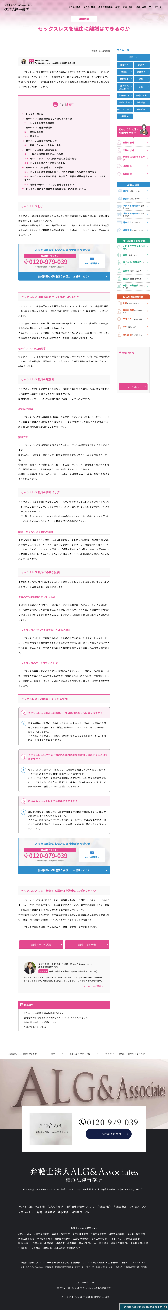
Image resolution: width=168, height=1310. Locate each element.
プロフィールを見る (92, 986)
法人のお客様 (37, 1206)
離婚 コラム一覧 (87, 944)
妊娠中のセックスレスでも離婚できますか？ (49, 184)
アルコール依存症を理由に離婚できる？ (44, 1012)
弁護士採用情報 (46, 1212)
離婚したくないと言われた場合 (42, 145)
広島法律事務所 (81, 1238)
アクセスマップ (138, 1206)
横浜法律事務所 (116, 1234)
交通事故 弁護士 (132, 1238)
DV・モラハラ (124, 109)
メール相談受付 (92, 263)
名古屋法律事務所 (136, 1234)
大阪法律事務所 (26, 1238)
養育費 (141, 64)
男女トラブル (85, 1243)
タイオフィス (115, 1238)
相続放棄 (60, 1243)
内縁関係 (124, 116)
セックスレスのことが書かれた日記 (44, 163)
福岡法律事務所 (99, 1238)
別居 (141, 87)
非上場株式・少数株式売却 (67, 1247)
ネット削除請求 (101, 1243)
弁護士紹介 (104, 1206)
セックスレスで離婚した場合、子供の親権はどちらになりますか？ (60, 171)
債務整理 (47, 1247)
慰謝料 (124, 71)
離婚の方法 (124, 102)
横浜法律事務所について (80, 1206)
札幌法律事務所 (41, 1234)
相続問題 (48, 1243)
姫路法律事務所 (62, 1238)
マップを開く (133, 386)
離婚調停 (141, 71)
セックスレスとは (33, 114)
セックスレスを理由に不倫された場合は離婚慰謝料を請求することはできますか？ (65, 178)
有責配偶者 (124, 95)
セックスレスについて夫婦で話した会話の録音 (50, 158)
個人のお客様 (55, 1206)
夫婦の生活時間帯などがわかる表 (43, 154)
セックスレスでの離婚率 (39, 123)
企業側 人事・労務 (139, 1243)
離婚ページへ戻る (41, 944)
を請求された (131, 198)
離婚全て (133, 57)
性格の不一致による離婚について (40, 1022)
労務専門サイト (80, 1212)
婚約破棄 (141, 109)
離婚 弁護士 (24, 1243)
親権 (141, 78)
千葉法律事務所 (98, 1234)
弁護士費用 (120, 1206)
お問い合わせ (26, 1212)
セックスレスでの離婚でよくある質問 (43, 167)
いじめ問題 (34, 1247)
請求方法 (31, 136)
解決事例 (63, 1212)
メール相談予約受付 (108, 1134)
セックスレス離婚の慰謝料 (37, 127)
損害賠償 (71, 1243)
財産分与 (124, 64)
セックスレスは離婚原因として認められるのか (47, 118)
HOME (22, 1206)
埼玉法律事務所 (80, 1234)
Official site (24, 1234)
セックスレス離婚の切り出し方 (39, 140)
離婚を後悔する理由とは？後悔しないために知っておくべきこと (56, 1017)
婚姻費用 (124, 78)
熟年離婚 (141, 102)
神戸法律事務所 (44, 1238)
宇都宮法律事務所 (61, 1234)
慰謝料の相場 (33, 131)
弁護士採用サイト (119, 1243)
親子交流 (124, 87)
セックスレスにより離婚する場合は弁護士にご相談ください (54, 189)
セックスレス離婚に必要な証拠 (39, 149)
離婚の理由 (141, 95)
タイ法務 (22, 1247)
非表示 (70, 104)
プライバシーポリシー (84, 1282)
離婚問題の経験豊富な (64, 276)
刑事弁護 (37, 1243)
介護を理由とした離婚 (35, 1027)
